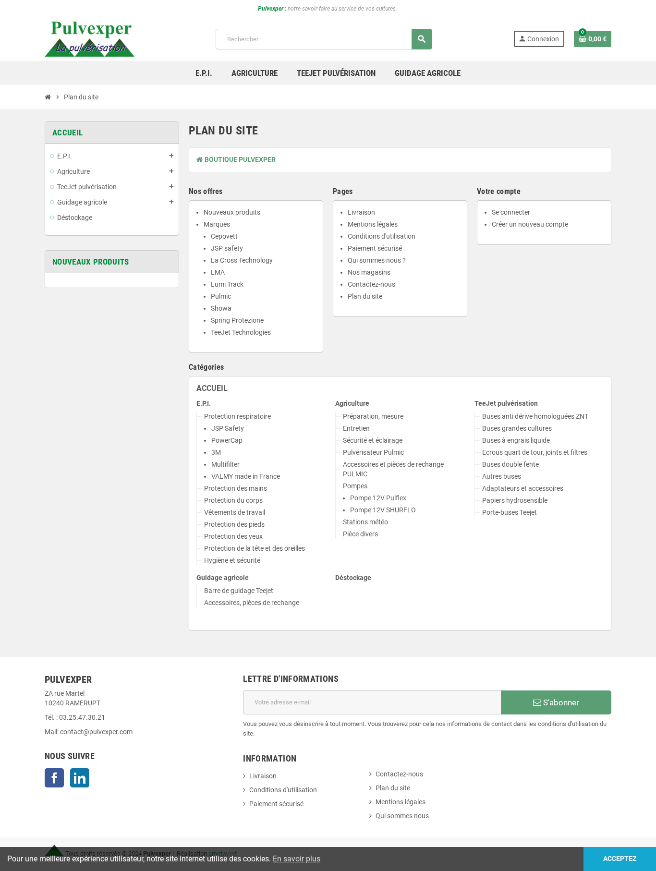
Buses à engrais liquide (516, 440)
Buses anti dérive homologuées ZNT (535, 416)
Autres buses (501, 476)
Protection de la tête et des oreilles (254, 548)
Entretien (356, 428)
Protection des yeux (233, 536)
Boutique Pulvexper (239, 160)
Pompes (355, 486)
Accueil (212, 388)
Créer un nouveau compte (530, 224)
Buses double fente (510, 464)
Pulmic (221, 296)
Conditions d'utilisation (381, 236)
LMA (218, 272)
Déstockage (353, 578)
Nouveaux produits (232, 212)
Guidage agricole (222, 578)
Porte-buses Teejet (509, 512)
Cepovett (224, 236)
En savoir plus (296, 858)
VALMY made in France (245, 476)
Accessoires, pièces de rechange (251, 603)
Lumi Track (227, 284)
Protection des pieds (234, 524)
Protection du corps (233, 500)
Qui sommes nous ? (377, 260)
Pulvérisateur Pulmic (373, 452)
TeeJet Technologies (241, 332)
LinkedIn (79, 777)
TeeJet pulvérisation (506, 403)
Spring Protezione (237, 320)
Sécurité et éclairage (372, 440)
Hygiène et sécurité (232, 560)
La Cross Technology (242, 260)
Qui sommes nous (402, 816)
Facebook (54, 777)
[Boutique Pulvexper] (89, 39)
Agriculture (352, 403)
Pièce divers (360, 534)
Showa (221, 308)
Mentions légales (373, 224)
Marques (217, 224)
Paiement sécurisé (375, 248)
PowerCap (227, 440)
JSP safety (227, 248)
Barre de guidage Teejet (238, 591)
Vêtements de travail (234, 512)
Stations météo (365, 522)
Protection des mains (235, 488)
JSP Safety (227, 428)
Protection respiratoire (237, 416)
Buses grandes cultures (517, 428)
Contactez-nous (371, 284)
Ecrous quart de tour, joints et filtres (534, 452)
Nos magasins (369, 272)
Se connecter (511, 212)
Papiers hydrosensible (514, 500)
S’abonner (560, 702)
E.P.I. (203, 403)
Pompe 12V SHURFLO (383, 510)
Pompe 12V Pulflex (378, 498)
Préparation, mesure (373, 416)
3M (216, 452)
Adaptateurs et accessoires (522, 488)
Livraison (361, 212)
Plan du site (365, 296)
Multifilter (225, 464)
